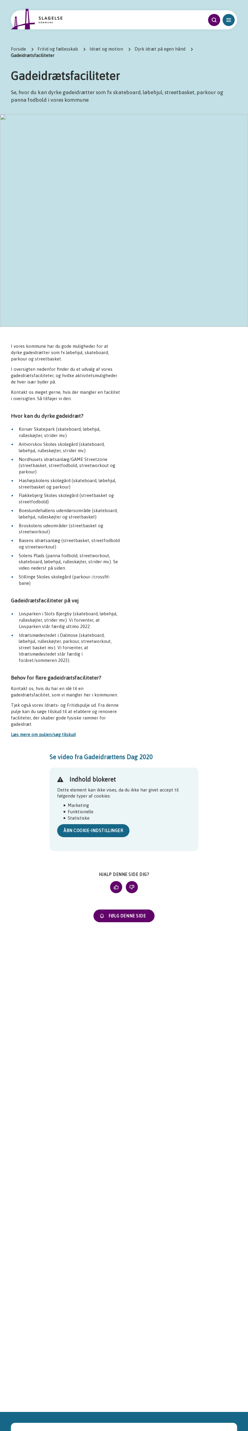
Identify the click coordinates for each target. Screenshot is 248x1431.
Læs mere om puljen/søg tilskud (43, 734)
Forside (18, 48)
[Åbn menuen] (229, 20)
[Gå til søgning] (214, 20)
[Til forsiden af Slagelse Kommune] (37, 19)
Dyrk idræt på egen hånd (160, 48)
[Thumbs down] (132, 887)
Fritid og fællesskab (58, 48)
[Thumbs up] (116, 887)
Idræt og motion (106, 48)
